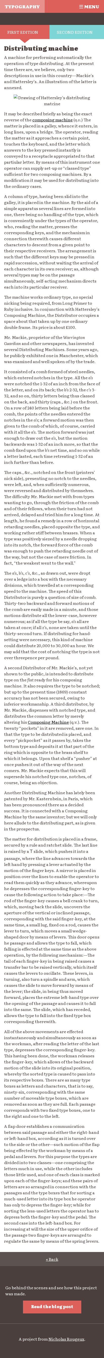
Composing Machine (48, 722)
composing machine (52, 120)
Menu (91, 6)
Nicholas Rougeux (66, 1339)
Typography (22, 6)
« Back (52, 1259)
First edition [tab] (22, 32)
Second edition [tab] (75, 32)
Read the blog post (52, 1306)
